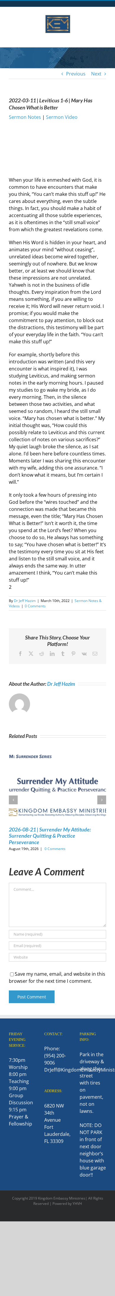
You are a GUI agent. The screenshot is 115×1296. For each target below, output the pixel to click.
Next (96, 73)
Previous (76, 73)
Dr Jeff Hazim (25, 600)
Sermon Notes (25, 117)
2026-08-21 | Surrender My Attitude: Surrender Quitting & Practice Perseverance (50, 835)
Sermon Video (62, 117)
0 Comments (35, 605)
